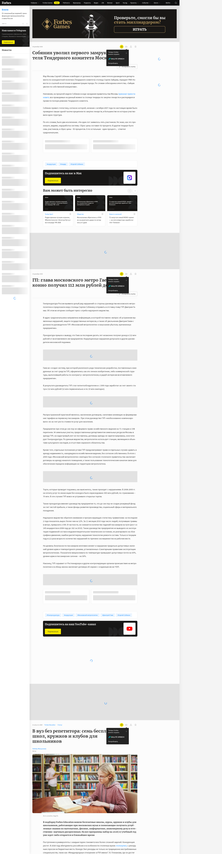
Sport (118, 3)
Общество (80, 214)
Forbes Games (50, 3)
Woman (110, 3)
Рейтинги (66, 3)
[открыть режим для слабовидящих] (121, 47)
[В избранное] (74, 141)
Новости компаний (115, 214)
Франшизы (77, 3)
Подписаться (53, 180)
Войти (168, 3)
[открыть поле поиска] (176, 3)
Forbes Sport (49, 214)
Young (125, 3)
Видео (96, 3)
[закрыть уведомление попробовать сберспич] (126, 53)
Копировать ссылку (129, 67)
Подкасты (87, 3)
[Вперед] (141, 146)
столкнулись (121, 851)
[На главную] (6, 3)
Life (103, 3)
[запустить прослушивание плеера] (126, 47)
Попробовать (113, 63)
